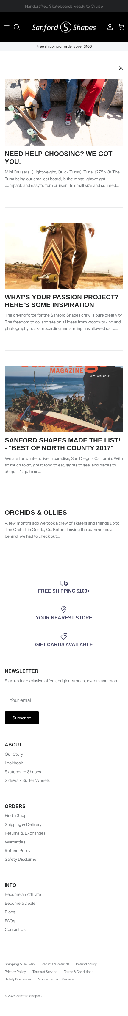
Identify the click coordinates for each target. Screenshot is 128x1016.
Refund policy (86, 964)
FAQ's (10, 920)
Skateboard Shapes (23, 771)
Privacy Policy (15, 972)
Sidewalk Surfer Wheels (27, 780)
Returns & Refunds (55, 964)
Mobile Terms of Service (56, 979)
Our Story (14, 754)
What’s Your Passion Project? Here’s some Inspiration (61, 301)
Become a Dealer (21, 903)
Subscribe (22, 718)
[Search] (19, 27)
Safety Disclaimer (21, 859)
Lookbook (14, 762)
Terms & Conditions (78, 972)
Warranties (15, 842)
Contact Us (15, 929)
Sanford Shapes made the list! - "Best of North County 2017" (62, 444)
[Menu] (6, 27)
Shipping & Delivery (23, 824)
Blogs (10, 912)
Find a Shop (15, 815)
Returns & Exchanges (25, 833)
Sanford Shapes (28, 996)
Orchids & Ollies (36, 512)
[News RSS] (121, 68)
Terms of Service (44, 972)
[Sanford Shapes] (64, 27)
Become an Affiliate (23, 894)
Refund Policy (17, 850)
